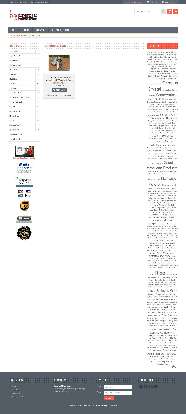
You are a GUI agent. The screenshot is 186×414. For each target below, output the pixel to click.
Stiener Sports (154, 309)
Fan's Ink (170, 133)
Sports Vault (161, 304)
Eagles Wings (164, 125)
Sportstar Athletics (171, 304)
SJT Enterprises (171, 294)
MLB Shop (13, 69)
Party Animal (161, 247)
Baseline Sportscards (160, 64)
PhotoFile (152, 253)
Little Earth (171, 205)
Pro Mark (169, 258)
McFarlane (171, 217)
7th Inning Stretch (153, 52)
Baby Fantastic (172, 59)
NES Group (170, 231)
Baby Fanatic (162, 59)
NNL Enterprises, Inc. (170, 235)
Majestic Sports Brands (166, 210)
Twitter (146, 387)
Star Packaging (152, 307)
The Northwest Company (164, 335)
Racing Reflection (157, 267)
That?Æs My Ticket (167, 323)
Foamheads (152, 138)
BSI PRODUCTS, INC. (159, 78)
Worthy (153, 362)
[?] (163, 46)
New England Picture (166, 233)
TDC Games (168, 312)
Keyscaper (160, 198)
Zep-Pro (166, 361)
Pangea (161, 243)
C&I (175, 78)
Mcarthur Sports (161, 217)
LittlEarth (152, 207)
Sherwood (173, 287)
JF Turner (157, 196)
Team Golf (167, 315)
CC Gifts (159, 99)
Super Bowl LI (14, 139)
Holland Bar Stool (168, 188)
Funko (168, 153)
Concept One (153, 107)
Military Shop (14, 116)
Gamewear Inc (162, 159)
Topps (153, 340)
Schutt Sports (159, 282)
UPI (170, 343)
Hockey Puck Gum (154, 189)
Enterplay (168, 128)
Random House (169, 267)
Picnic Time (162, 253)
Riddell (174, 277)
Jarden (151, 195)
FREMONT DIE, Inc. (169, 150)
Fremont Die (156, 150)
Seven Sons (164, 285)
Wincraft (172, 353)
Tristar (158, 341)
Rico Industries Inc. (154, 278)
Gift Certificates (13, 2)
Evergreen (152, 130)
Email (99, 392)
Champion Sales (170, 99)
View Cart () (170, 2)
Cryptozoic (151, 115)
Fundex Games (159, 153)
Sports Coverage (160, 299)
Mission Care (171, 224)
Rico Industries (172, 274)
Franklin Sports (165, 148)
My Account (24, 2)
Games (12, 106)
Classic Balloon (172, 102)
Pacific (155, 243)
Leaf (161, 203)
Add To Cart (60, 90)
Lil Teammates (161, 205)
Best (158, 69)
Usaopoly (172, 347)
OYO (156, 241)
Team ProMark (171, 318)
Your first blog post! (62, 386)
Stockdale (163, 309)
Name (99, 386)
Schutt (151, 282)
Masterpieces (155, 214)
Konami (156, 200)
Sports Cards (14, 129)
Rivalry (151, 280)
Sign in (33, 2)
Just (163, 196)
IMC (161, 193)
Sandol (165, 280)
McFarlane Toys (158, 220)
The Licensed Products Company (159, 329)
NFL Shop (13, 83)
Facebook (141, 387)
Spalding (155, 297)
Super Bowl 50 (14, 56)
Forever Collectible (158, 142)
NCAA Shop (13, 51)
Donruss (163, 123)
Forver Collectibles (169, 145)
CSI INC (168, 114)
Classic (164, 102)
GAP (170, 158)
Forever (159, 138)
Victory (159, 350)
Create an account (43, 2)
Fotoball (149, 148)
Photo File (173, 250)
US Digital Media (162, 347)
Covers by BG (164, 109)
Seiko (157, 284)
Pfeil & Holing (163, 250)
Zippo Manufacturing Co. (165, 363)
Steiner (160, 307)
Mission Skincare (152, 226)
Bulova (170, 78)
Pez (175, 248)
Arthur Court (162, 54)
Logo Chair (161, 208)
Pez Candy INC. (152, 250)
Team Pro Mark (159, 318)
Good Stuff (159, 163)
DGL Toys (156, 123)
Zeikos (159, 362)
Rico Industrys (165, 278)
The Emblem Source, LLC (168, 325)
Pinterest (151, 387)
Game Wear (161, 156)
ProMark (151, 263)
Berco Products (170, 66)
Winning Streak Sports (168, 359)
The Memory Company (162, 330)
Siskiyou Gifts (167, 290)
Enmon (161, 128)
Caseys (151, 99)
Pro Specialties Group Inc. (168, 261)
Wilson (163, 354)
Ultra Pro (169, 340)
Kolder (150, 200)
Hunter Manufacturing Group (162, 191)
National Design (166, 228)
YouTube (156, 387)
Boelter (160, 71)
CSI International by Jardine (164, 118)
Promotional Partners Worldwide (157, 265)
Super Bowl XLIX (15, 134)
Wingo (173, 357)
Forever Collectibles (161, 143)
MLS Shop (13, 79)
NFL (160, 235)
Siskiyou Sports (154, 294)
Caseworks (165, 94)
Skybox (149, 297)
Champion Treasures (154, 102)
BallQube (157, 62)
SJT (163, 294)
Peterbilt (169, 248)
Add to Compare (67, 95)
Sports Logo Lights (171, 302)
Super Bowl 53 (14, 65)
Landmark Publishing (168, 200)
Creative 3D (157, 112)
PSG (171, 265)
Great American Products (162, 165)
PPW (162, 256)
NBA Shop (13, 74)
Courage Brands (152, 109)
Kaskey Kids (152, 198)
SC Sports (172, 280)
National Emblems (159, 231)
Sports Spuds (151, 304)
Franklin (156, 148)
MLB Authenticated (153, 228)
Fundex (151, 153)
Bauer (170, 64)
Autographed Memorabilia (19, 97)
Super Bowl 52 (14, 60)
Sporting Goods (15, 125)
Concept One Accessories (167, 107)
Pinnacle (172, 253)
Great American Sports (155, 171)
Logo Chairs (154, 210)
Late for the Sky (154, 203)
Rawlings (150, 274)
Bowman (150, 73)
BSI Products (162, 75)
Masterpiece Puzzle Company (162, 212)
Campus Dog (166, 90)
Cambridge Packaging (154, 84)
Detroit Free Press (165, 121)
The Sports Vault (162, 338)
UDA (163, 341)
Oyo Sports (164, 240)
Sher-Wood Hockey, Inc (161, 287)
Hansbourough (164, 174)
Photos (12, 120)
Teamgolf (162, 321)
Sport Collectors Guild (166, 297)
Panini (152, 245)
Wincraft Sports (154, 357)
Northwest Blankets (162, 238)
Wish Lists (154, 2)
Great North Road (170, 171)
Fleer (171, 136)
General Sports (15, 111)
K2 (175, 196)
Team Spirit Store (152, 321)
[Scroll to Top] (174, 367)
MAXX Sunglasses (168, 215)
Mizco (161, 226)
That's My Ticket (172, 321)
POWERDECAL (154, 256)
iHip (148, 193)
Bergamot (153, 69)
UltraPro (164, 343)
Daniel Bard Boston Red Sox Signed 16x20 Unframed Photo (59, 78)
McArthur (152, 217)
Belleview (161, 66)
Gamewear (152, 158)
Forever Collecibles (169, 138)
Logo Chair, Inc (171, 207)
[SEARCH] (163, 11)
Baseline (164, 62)
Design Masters (153, 121)
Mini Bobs (163, 224)
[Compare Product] (169, 11)
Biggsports (165, 69)
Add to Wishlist (51, 95)
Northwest (151, 238)
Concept (172, 104)
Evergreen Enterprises (165, 130)
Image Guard (154, 193)
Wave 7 (166, 350)
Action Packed (165, 52)
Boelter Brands (169, 71)
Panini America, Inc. (161, 245)
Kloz (174, 198)
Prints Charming (159, 258)
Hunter (149, 191)
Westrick (173, 350)
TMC (171, 338)
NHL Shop (13, 88)
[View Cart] (175, 11)
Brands (20, 35)
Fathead (165, 135)
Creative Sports (169, 111)
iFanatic (175, 191)
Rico (160, 272)
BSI (154, 76)
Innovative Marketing (170, 193)
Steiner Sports (170, 306)
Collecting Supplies (16, 102)
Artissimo (170, 54)
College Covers (162, 104)
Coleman (152, 104)
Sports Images (159, 302)
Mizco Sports (168, 226)
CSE (157, 115)
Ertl (173, 128)
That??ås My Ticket (154, 323)
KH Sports (168, 198)
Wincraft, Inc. (165, 356)
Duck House (172, 123)
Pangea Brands (170, 243)
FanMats (155, 135)
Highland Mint (169, 184)
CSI (161, 114)
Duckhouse (153, 125)
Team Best (157, 316)
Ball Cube (150, 62)
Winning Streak (154, 359)
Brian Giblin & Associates (162, 73)
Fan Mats (163, 133)
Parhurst (171, 245)
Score (166, 282)
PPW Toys (168, 256)
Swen (160, 312)
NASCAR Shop (15, 93)
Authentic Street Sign (160, 57)
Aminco (154, 54)
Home (13, 35)
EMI (156, 128)
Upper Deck (162, 345)
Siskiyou (151, 290)
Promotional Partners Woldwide (165, 263)
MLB (175, 226)
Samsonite (158, 280)
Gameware (169, 156)
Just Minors (169, 196)
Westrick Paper (153, 353)
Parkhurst (151, 248)
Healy (158, 179)
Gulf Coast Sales (152, 174)
